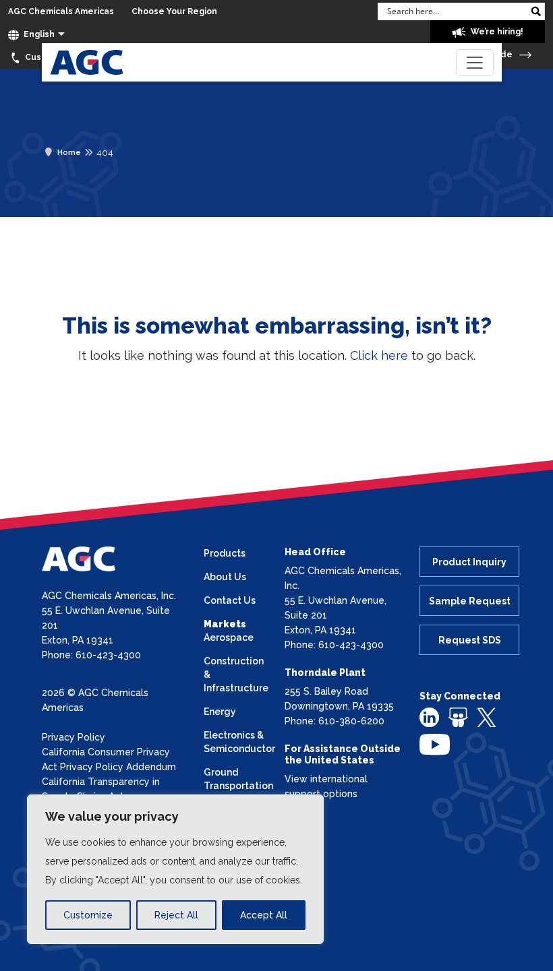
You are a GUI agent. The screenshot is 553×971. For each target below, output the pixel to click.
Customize (88, 915)
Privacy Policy (73, 737)
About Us (225, 576)
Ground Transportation (236, 779)
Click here (379, 355)
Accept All (263, 915)
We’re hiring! (496, 31)
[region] (175, 869)
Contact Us (230, 600)
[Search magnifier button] (536, 11)
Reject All (176, 915)
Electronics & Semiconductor (236, 742)
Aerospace (229, 637)
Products (224, 553)
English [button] (38, 34)
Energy (220, 711)
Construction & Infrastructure (236, 674)
